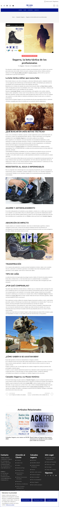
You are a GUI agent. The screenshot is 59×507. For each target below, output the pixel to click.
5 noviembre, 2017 (36, 66)
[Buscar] (57, 6)
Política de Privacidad (51, 462)
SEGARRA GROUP (35, 463)
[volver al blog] (29, 394)
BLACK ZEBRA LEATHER (21, 72)
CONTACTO (36, 10)
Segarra (22, 66)
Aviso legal (48, 467)
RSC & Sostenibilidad (36, 479)
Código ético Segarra (51, 469)
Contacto (19, 460)
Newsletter (19, 481)
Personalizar (25, 500)
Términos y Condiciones (22, 484)
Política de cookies (10, 505)
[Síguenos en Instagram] (10, 5)
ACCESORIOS (30, 10)
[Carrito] (54, 6)
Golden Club (19, 463)
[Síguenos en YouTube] (13, 5)
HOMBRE (20, 10)
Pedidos (18, 465)
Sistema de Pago (21, 468)
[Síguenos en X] (1, 5)
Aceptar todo (51, 500)
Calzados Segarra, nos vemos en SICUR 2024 (17, 438)
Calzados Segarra (20, 17)
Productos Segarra (35, 474)
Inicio (13, 17)
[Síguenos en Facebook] (4, 5)
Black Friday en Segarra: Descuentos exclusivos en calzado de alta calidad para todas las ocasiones (41, 439)
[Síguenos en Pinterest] (7, 5)
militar (34, 55)
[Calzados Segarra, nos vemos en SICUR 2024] (17, 424)
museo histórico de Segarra (37, 386)
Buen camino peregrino (36, 484)
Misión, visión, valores (36, 472)
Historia (33, 469)
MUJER (25, 10)
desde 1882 (15, 295)
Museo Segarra (34, 482)
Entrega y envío (20, 470)
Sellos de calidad (35, 477)
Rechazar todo (38, 500)
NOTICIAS (33, 460)
